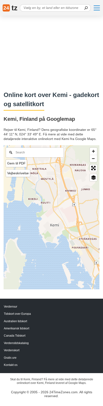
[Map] (51, 217)
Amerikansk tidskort (16, 328)
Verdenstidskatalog (16, 343)
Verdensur (10, 306)
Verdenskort (11, 350)
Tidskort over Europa (17, 313)
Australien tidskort (15, 321)
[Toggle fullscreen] (93, 168)
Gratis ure (10, 357)
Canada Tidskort (14, 335)
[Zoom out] (93, 158)
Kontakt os (10, 365)
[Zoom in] (93, 151)
